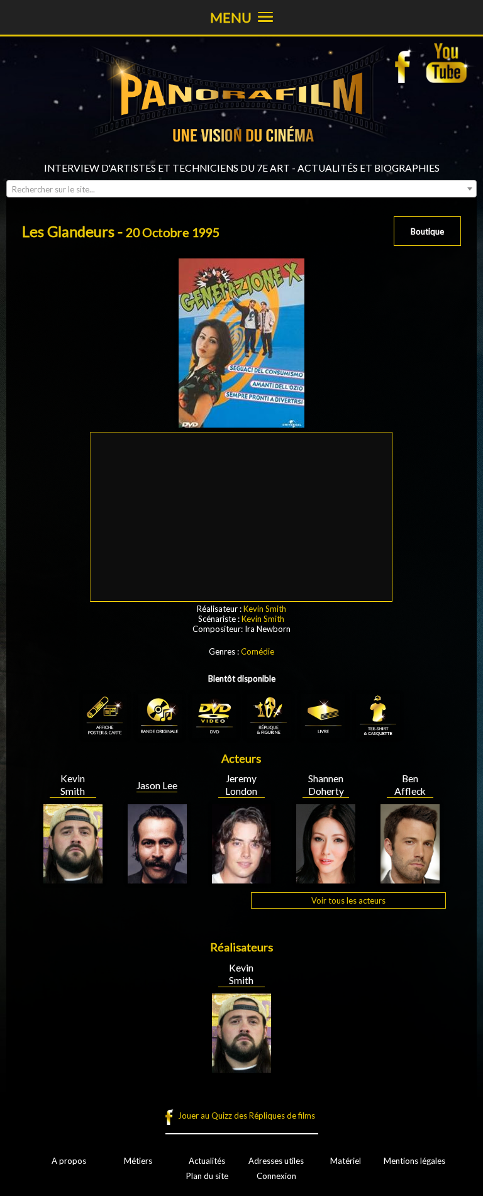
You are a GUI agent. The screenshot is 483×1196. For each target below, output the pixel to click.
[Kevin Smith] (73, 878)
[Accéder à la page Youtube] (448, 63)
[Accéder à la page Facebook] (406, 63)
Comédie (257, 651)
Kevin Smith (264, 609)
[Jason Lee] (157, 878)
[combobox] (241, 188)
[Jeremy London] (241, 878)
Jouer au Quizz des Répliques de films (246, 1115)
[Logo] (241, 157)
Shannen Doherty (326, 785)
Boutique (427, 231)
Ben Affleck (410, 785)
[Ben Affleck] (410, 878)
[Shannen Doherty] (325, 878)
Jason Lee (156, 785)
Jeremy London (241, 785)
